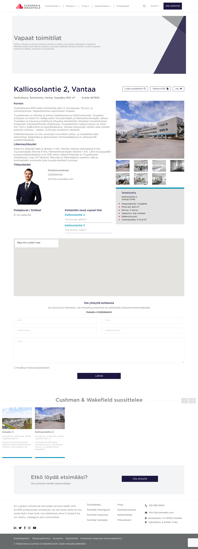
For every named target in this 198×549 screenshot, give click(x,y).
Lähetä (99, 376)
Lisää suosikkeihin (134, 89)
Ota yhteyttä (173, 6)
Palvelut (70, 6)
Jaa (177, 89)
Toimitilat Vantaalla (97, 520)
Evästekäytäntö (21, 539)
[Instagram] (29, 527)
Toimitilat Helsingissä (98, 510)
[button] (181, 129)
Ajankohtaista (102, 6)
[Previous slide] (184, 400)
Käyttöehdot (72, 539)
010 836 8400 (157, 505)
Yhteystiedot (122, 6)
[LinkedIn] (15, 527)
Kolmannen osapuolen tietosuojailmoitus (101, 539)
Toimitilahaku (51, 6)
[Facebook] (25, 527)
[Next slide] (192, 400)
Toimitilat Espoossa (97, 515)
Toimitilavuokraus (126, 510)
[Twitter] (20, 527)
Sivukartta (58, 539)
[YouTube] (34, 527)
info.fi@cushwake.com (161, 513)
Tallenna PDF (159, 89)
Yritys (84, 6)
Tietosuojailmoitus (41, 539)
